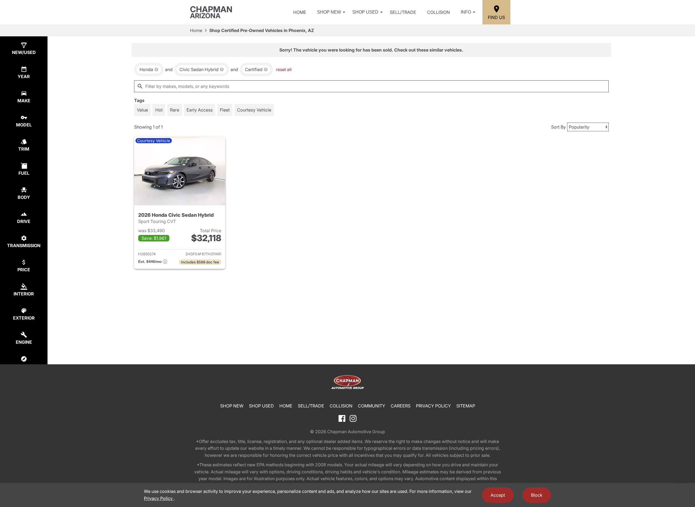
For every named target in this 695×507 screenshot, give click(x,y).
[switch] (142, 110)
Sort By (558, 127)
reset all (284, 69)
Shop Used (365, 12)
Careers (400, 406)
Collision (438, 12)
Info (466, 12)
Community (371, 406)
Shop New (329, 12)
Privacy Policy (433, 406)
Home (299, 12)
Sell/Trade (403, 12)
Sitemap (465, 406)
